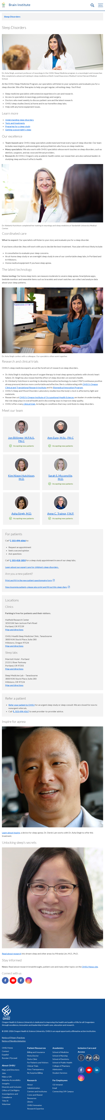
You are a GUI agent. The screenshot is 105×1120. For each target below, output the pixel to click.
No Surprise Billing (35, 1073)
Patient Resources (36, 1048)
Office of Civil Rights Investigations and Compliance (11, 1093)
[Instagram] (28, 980)
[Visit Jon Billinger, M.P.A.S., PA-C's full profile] (21, 427)
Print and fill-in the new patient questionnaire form (28, 580)
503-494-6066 (19, 540)
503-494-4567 (22, 711)
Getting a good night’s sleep (18, 129)
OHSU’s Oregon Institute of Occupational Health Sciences (46, 397)
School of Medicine (60, 1052)
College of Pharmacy (61, 1066)
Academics (58, 1048)
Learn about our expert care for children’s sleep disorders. (32, 567)
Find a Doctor (33, 1056)
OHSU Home (7, 1048)
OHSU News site (90, 966)
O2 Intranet (57, 1084)
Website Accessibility (11, 1080)
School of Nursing (60, 1056)
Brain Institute (19, 5)
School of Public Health (62, 1062)
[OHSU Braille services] (81, 1060)
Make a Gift (7, 1077)
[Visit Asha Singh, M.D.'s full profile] (21, 503)
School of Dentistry (60, 1059)
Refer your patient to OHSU (21, 705)
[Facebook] (5, 980)
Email (54, 1088)
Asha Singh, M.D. (21, 513)
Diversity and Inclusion (11, 1087)
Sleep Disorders (12, 16)
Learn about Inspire (11, 832)
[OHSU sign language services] (89, 1060)
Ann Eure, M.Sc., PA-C (60, 437)
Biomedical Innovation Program (68, 387)
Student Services (59, 1073)
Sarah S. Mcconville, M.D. (60, 477)
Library (30, 1101)
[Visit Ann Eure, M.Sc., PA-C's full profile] (60, 427)
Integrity (6, 1083)
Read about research (11, 953)
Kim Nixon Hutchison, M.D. (21, 477)
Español (5, 1054)
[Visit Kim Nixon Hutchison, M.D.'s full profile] (21, 465)
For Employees (60, 1080)
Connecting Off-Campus (63, 1091)
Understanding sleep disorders (19, 120)
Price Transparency (35, 1069)
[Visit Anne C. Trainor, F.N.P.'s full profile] (60, 503)
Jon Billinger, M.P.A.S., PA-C (21, 439)
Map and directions (14, 629)
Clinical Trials (32, 1066)
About (30, 1084)
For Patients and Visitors (37, 1062)
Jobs (4, 1073)
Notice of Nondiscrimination (14, 1041)
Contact (5, 1051)
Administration (33, 1088)
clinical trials (29, 404)
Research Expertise (35, 1108)
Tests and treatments (15, 123)
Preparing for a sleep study (17, 126)
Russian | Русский (9, 1058)
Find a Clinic (32, 1059)
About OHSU (8, 1065)
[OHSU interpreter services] (96, 1060)
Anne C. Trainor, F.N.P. (60, 513)
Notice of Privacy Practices (13, 1037)
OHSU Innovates (34, 1105)
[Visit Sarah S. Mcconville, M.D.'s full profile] (60, 465)
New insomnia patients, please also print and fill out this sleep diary (36, 587)
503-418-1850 (19, 560)
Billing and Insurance (36, 1052)
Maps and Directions (10, 1070)
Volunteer (6, 1104)
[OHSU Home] (4, 4)
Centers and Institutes (37, 1091)
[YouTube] (13, 980)
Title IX (5, 1101)
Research (32, 1080)
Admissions (57, 1069)
